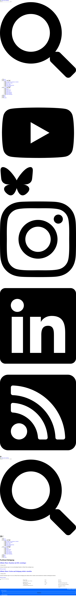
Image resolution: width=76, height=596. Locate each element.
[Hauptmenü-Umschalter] (2, 536)
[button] (38, 77)
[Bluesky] (16, 195)
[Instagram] (38, 282)
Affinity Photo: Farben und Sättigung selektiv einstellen (16, 571)
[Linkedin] (38, 368)
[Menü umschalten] (9, 80)
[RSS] (38, 455)
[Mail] (0, 456)
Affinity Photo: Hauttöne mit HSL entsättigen (13, 563)
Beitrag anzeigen (3, 568)
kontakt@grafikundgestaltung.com (28, 585)
